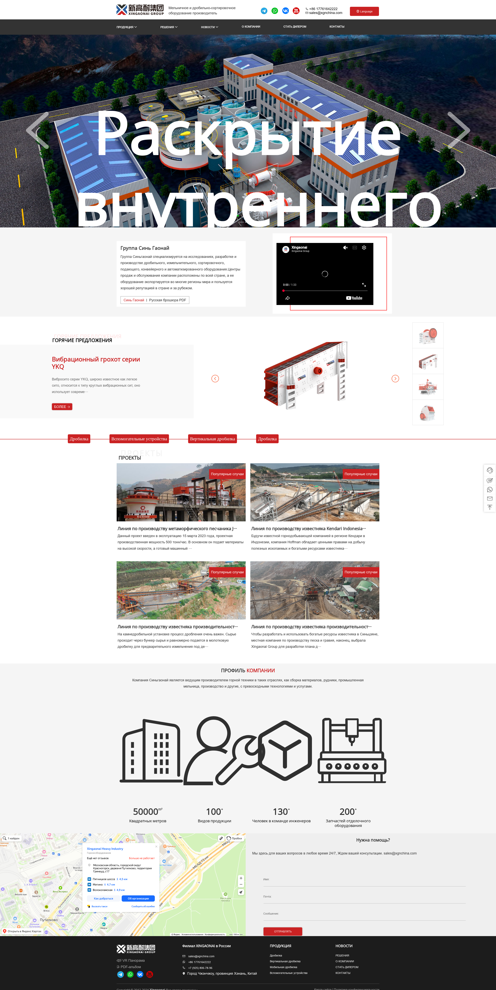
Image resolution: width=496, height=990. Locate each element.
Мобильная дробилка (283, 967)
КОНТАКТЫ (337, 26)
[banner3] (255, 222)
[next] (459, 130)
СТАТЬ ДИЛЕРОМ (294, 26)
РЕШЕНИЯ (167, 27)
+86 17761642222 (323, 9)
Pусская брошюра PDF (155, 300)
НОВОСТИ (208, 27)
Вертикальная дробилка (212, 438)
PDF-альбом (130, 967)
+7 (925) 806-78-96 (200, 967)
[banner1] (241, 222)
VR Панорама (133, 960)
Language (366, 11)
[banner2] (248, 222)
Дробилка (79, 438)
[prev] (37, 130)
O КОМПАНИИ (251, 26)
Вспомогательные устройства (139, 438)
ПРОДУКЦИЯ (125, 27)
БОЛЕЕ (60, 414)
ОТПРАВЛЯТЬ (283, 931)
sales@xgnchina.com (325, 13)
